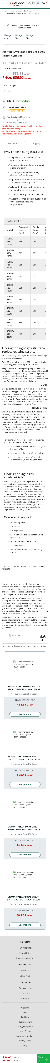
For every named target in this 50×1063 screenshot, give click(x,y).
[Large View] (7, 36)
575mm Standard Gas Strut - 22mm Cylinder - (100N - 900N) (24, 687)
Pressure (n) (10, 85)
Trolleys (25, 1012)
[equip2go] (16, 3)
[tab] (13, 143)
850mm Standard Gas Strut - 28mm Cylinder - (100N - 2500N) (23, 758)
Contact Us (25, 975)
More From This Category (14, 646)
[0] (43, 4)
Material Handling (25, 1036)
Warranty (25, 993)
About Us (25, 970)
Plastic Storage (25, 1022)
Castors (25, 1007)
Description (13, 143)
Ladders (25, 1017)
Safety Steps (25, 1040)
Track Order (25, 953)
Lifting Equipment (25, 1026)
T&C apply (25, 122)
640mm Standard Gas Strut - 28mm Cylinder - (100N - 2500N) (23, 898)
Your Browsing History (36, 646)
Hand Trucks (25, 1031)
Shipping (36, 143)
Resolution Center (25, 958)
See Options (25, 714)
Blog (25, 1045)
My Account (25, 947)
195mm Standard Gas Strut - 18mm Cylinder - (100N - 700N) (24, 828)
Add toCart (40, 1058)
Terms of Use (25, 988)
